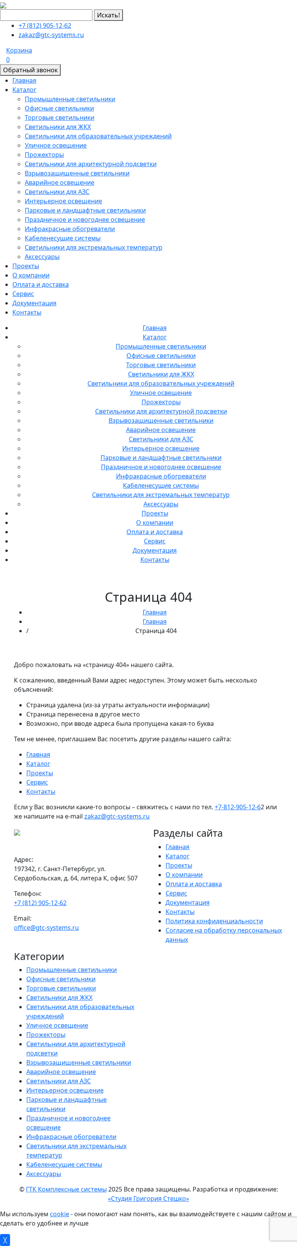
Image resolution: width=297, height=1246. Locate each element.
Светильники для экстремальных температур (93, 247)
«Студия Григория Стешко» (148, 1198)
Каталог (24, 89)
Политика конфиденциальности (214, 921)
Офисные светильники (59, 108)
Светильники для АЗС (57, 191)
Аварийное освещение (59, 182)
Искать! (108, 15)
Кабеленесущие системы (63, 238)
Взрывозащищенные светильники (77, 173)
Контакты (26, 312)
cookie (59, 1214)
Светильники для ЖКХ (58, 127)
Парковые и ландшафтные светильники (85, 210)
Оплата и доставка (40, 284)
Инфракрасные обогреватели (70, 229)
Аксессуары (42, 256)
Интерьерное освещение (63, 201)
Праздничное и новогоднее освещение (85, 219)
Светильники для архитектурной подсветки (91, 164)
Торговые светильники (59, 117)
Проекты (25, 266)
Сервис (23, 293)
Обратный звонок (30, 70)
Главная (24, 80)
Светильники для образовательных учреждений (98, 136)
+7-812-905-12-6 (238, 807)
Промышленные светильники (70, 99)
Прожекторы (44, 154)
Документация (34, 303)
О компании (31, 275)
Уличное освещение (56, 145)
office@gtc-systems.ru (46, 927)
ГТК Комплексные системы (66, 1189)
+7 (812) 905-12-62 (45, 25)
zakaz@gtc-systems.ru (51, 35)
